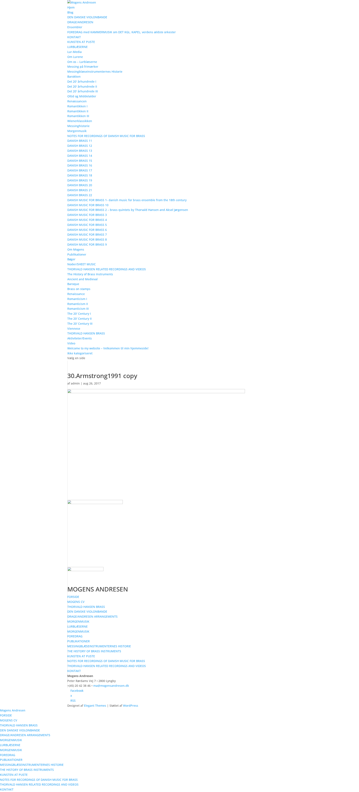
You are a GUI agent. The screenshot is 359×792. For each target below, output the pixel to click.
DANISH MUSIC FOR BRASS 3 (87, 215)
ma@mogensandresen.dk (111, 686)
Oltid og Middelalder (81, 96)
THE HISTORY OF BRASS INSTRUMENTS (94, 651)
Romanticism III (78, 309)
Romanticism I (77, 299)
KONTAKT (74, 37)
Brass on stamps (78, 289)
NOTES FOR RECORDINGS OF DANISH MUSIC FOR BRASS (106, 136)
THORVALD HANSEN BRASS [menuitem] (19, 725)
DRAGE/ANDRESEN (80, 22)
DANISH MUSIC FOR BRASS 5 (87, 225)
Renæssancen (77, 101)
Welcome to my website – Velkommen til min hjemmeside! (108, 348)
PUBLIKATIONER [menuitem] (11, 760)
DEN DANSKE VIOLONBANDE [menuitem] (20, 730)
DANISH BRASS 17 (79, 170)
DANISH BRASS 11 (79, 141)
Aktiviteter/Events (79, 338)
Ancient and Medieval (82, 279)
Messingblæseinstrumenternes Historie (94, 71)
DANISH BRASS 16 (79, 165)
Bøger (71, 259)
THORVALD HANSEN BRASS (86, 333)
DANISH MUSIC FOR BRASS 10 (87, 205)
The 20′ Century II (79, 319)
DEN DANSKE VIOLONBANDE (87, 17)
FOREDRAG (74, 636)
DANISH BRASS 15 (79, 161)
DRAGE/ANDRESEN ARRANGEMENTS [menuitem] (25, 735)
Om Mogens (75, 249)
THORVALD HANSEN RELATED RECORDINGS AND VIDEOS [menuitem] (39, 784)
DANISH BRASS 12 (79, 146)
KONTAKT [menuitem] (7, 789)
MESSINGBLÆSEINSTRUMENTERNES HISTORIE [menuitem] (32, 765)
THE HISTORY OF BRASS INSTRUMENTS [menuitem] (27, 770)
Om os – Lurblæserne (82, 62)
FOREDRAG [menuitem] (7, 755)
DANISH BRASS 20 (79, 185)
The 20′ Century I (79, 314)
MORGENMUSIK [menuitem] (11, 740)
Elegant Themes (95, 706)
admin (75, 383)
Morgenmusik (77, 131)
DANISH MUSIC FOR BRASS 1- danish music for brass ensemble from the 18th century (127, 200)
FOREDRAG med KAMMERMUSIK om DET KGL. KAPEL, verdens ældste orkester (121, 32)
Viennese (73, 329)
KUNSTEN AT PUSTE (81, 42)
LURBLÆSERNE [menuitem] (10, 745)
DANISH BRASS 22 (79, 195)
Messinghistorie (78, 126)
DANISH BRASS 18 (79, 175)
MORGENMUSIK (78, 621)
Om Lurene (75, 57)
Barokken (74, 76)
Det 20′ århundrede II (82, 86)
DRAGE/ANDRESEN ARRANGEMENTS (92, 616)
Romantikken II (77, 111)
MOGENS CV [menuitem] (8, 720)
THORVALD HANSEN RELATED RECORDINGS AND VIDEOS (106, 269)
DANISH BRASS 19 (79, 180)
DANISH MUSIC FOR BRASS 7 (87, 234)
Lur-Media (74, 52)
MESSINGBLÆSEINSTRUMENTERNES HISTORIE (99, 646)
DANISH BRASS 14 (79, 156)
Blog (70, 12)
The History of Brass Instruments (90, 274)
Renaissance (76, 294)
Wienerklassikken (79, 121)
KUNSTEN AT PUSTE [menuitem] (14, 775)
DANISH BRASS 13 (79, 151)
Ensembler (74, 27)
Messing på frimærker (82, 67)
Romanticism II (77, 304)
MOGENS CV (76, 602)
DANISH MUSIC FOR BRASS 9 (87, 244)
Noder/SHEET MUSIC (81, 264)
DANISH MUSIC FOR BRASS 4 (87, 220)
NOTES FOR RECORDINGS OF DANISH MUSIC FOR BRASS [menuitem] (39, 780)
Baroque (73, 284)
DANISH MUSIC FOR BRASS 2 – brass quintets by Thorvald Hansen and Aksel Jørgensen (127, 210)
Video (71, 343)
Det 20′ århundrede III (82, 91)
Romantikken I (77, 106)
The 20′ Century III (79, 324)
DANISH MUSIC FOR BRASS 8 (87, 239)
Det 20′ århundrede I (81, 81)
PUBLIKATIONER (78, 641)
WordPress (130, 706)
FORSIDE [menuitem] (6, 715)
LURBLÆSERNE (77, 47)
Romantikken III (78, 116)
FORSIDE (73, 597)
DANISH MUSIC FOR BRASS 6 (87, 230)
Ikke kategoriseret (79, 353)
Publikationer (76, 254)
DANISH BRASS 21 (79, 190)
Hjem (71, 7)
